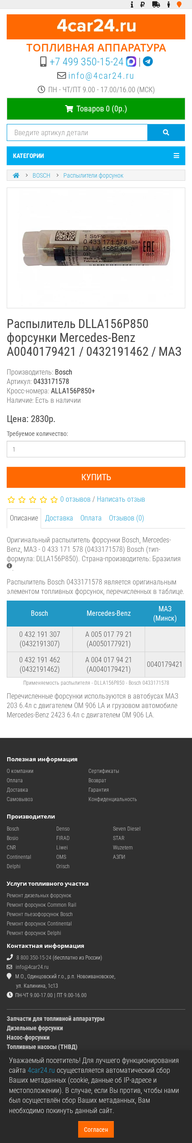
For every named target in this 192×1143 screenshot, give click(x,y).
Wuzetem (123, 847)
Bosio (12, 838)
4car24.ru (41, 1070)
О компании (20, 771)
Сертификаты (103, 771)
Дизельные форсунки (35, 1028)
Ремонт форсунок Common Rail (41, 905)
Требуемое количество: (37, 433)
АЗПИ (119, 857)
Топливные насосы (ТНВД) (42, 1046)
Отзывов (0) (126, 518)
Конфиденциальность (112, 799)
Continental (19, 857)
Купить (96, 477)
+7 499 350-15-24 (87, 61)
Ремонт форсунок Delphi (34, 933)
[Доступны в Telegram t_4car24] (148, 61)
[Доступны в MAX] (131, 61)
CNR (11, 847)
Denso (63, 829)
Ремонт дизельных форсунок (39, 895)
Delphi (14, 866)
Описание (24, 518)
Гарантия (98, 790)
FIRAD (63, 838)
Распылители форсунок (93, 175)
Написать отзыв (121, 499)
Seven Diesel (127, 829)
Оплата (91, 518)
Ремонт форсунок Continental (39, 924)
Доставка (59, 518)
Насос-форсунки (28, 1037)
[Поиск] (166, 132)
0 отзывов (75, 499)
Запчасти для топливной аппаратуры (55, 1018)
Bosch (13, 829)
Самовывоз (20, 799)
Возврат (97, 780)
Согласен (96, 1129)
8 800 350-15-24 (34, 958)
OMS (61, 857)
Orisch (63, 866)
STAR (119, 838)
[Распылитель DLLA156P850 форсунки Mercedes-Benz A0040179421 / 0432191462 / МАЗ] (96, 248)
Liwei (62, 847)
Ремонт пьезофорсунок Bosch (40, 914)
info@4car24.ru (101, 75)
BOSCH (41, 175)
